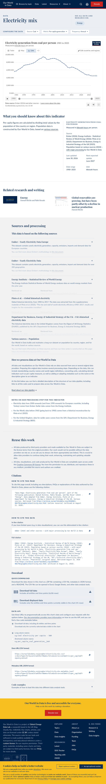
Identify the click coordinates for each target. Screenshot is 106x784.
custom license (9, 743)
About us (75, 728)
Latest (44, 4)
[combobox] (81, 4)
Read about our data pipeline (23, 390)
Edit (90, 51)
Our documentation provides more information (43, 617)
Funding (75, 737)
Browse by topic (25, 4)
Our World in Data (8, 4)
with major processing (75, 150)
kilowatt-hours (82, 128)
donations (37, 769)
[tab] (11, 51)
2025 (97, 98)
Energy (79, 23)
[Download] (88, 105)
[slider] (19, 98)
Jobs (73, 745)
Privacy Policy (43, 779)
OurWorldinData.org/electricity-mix (16, 106)
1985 (14, 98)
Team (74, 741)
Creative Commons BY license (29, 465)
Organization (77, 732)
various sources (51, 129)
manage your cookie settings (60, 779)
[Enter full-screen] (99, 105)
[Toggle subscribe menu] (87, 4)
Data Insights (60, 737)
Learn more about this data (50, 103)
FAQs (39, 749)
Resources (54, 4)
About (65, 4)
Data (37, 4)
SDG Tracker (60, 751)
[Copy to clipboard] (87, 494)
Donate (97, 4)
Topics (57, 728)
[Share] (93, 105)
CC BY (31, 106)
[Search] (81, 4)
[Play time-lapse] (7, 99)
